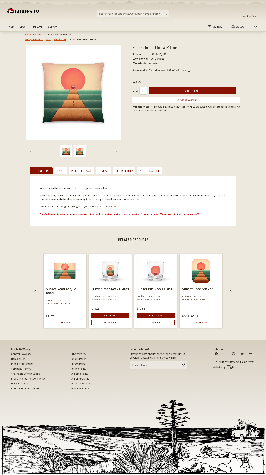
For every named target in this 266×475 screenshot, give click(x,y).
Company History (21, 368)
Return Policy (124, 171)
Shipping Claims (80, 378)
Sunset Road (60, 39)
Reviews (104, 171)
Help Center (18, 359)
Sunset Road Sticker (197, 288)
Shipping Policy (79, 373)
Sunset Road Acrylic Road (61, 290)
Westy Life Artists (34, 34)
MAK (48, 39)
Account (242, 26)
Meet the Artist (149, 171)
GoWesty (249, 362)
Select (255, 16)
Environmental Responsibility (28, 378)
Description (41, 171)
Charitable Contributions (25, 373)
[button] (186, 100)
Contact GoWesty (21, 354)
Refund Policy (78, 368)
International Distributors (26, 388)
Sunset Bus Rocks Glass (154, 288)
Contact (218, 26)
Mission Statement (22, 363)
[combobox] (133, 13)
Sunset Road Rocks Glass (110, 288)
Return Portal (78, 363)
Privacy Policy (78, 354)
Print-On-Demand (81, 171)
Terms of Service (80, 383)
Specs (60, 171)
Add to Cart (110, 315)
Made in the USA (20, 383)
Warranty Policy (80, 388)
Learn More (65, 322)
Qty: (135, 91)
